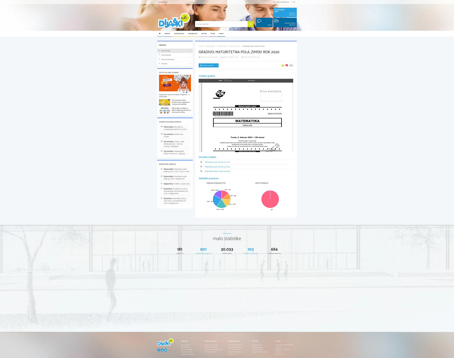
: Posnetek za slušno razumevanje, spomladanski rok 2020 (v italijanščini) (176, 191)
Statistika (164, 64)
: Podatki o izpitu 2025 (177, 184)
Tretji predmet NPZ (210, 352)
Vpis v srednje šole (234, 349)
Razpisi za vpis (280, 354)
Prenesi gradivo (208, 65)
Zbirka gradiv (165, 51)
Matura (204, 34)
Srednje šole (192, 34)
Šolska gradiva (185, 345)
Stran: (221, 80)
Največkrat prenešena (187, 354)
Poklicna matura (257, 349)
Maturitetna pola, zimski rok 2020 (217, 162)
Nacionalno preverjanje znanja (214, 349)
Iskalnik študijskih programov (284, 345)
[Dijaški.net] (165, 343)
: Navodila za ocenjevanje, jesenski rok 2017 (175, 128)
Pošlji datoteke (166, 55)
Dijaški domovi (232, 354)
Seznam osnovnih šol (211, 345)
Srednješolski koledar (234, 352)
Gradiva (167, 34)
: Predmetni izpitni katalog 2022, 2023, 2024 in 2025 (176, 170)
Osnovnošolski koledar (211, 347)
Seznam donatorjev (168, 59)
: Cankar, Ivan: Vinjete (173, 135)
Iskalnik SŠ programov (235, 345)
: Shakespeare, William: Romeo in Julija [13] (174, 152)
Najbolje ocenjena (186, 352)
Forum (221, 34)
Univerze (278, 347)
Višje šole (278, 352)
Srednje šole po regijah (235, 347)
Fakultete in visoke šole (282, 349)
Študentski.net (163, 2)
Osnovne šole (179, 34)
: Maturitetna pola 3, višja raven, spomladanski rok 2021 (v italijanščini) (175, 201)
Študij (213, 34)
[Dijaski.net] (173, 21)
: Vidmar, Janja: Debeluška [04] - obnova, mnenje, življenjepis (174, 144)
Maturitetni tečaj (257, 347)
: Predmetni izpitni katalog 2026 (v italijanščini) (175, 178)
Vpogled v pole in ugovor (259, 352)
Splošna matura (257, 345)
